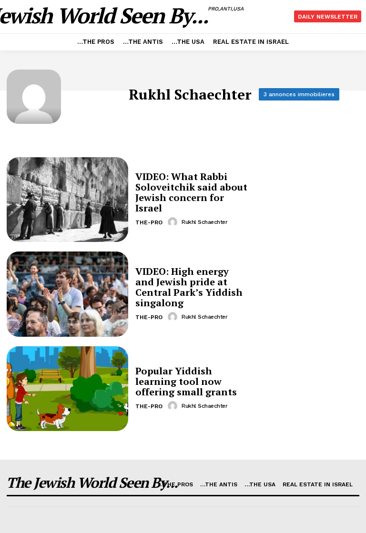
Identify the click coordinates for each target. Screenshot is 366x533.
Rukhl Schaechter (204, 222)
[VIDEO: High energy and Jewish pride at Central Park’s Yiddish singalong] (67, 293)
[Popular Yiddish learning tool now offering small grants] (67, 388)
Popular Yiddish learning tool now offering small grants (186, 381)
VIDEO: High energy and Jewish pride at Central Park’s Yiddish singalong (189, 287)
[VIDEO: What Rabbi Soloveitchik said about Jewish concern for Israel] (67, 199)
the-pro (149, 222)
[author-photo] (174, 222)
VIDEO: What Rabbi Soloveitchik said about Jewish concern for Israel (191, 192)
